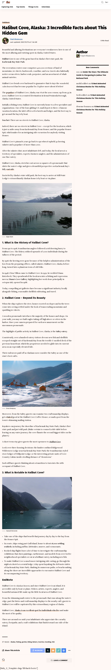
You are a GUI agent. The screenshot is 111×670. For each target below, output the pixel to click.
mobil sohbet (82, 83)
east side (10, 169)
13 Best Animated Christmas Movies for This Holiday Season (91, 86)
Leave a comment (61, 660)
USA (53, 642)
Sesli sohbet (81, 95)
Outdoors (6, 22)
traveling (48, 642)
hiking (30, 642)
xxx (78, 72)
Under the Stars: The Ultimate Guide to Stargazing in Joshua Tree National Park (92, 75)
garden (24, 642)
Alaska (13, 642)
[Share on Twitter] (48, 650)
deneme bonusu (83, 106)
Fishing (18, 642)
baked (9, 417)
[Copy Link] (58, 650)
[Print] (63, 650)
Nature (35, 642)
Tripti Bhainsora (16, 39)
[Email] (53, 650)
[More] (69, 650)
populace (10, 92)
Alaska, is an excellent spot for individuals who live (37, 610)
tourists (41, 642)
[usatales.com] (8, 2)
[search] (102, 2)
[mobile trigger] (4, 2)
